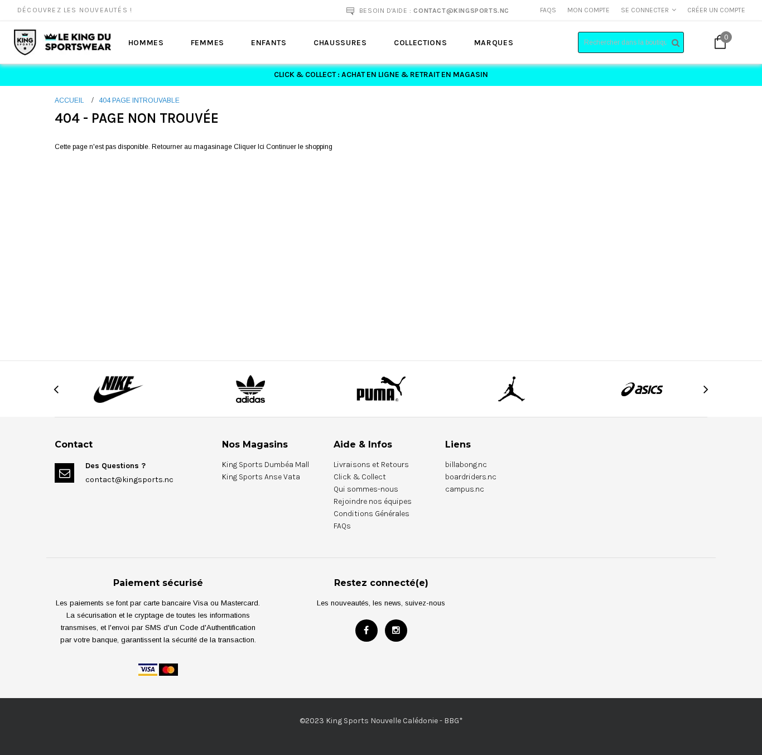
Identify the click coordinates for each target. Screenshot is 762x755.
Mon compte (588, 10)
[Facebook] (366, 630)
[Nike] (120, 388)
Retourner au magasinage (192, 147)
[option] (144, 10)
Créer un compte (716, 10)
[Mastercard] (168, 669)
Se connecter (645, 10)
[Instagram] (396, 630)
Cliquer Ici (250, 147)
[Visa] (147, 669)
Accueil (69, 100)
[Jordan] (511, 388)
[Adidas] (250, 388)
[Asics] (642, 388)
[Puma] (381, 388)
